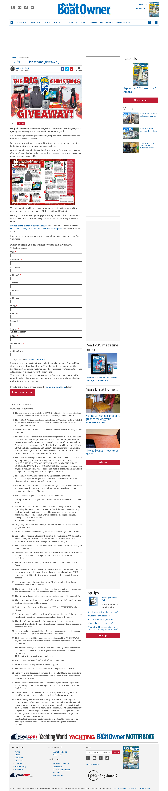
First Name (16, 260)
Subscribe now (92, 764)
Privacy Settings (144, 788)
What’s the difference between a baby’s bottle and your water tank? (103, 628)
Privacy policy (132, 788)
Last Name (15, 267)
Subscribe (143, 4)
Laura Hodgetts (22, 68)
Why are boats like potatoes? (100, 623)
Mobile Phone (17, 351)
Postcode (15, 321)
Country (14, 329)
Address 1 (15, 275)
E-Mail (14, 336)
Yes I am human (20, 248)
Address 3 (14, 290)
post (76, 369)
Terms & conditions (119, 788)
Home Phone (17, 343)
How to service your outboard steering (148, 115)
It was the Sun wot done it (99, 616)
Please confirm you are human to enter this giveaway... (41, 244)
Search (116, 752)
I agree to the (29, 359)
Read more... (102, 462)
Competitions (23, 58)
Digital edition (141, 8)
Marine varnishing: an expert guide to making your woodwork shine (103, 419)
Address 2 (14, 283)
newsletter (37, 369)
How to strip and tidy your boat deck (148, 130)
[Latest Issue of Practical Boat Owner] (154, 9)
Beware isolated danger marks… (102, 619)
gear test (20, 123)
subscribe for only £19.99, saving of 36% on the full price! (36, 229)
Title (13, 252)
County (14, 313)
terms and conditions (35, 359)
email (68, 369)
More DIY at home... (102, 389)
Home (13, 58)
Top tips (92, 593)
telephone (17, 372)
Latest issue (132, 58)
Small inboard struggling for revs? (103, 612)
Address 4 (14, 298)
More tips (102, 635)
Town (13, 306)
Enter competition (22, 392)
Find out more (140, 100)
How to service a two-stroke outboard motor (147, 145)
